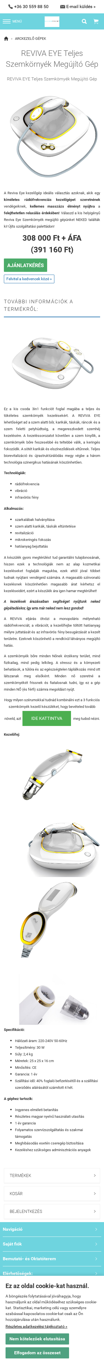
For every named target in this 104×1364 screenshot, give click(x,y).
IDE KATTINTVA (46, 718)
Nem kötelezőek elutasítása (37, 1338)
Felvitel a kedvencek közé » (29, 279)
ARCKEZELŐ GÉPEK (30, 38)
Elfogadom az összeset (37, 1352)
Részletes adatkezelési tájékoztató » (36, 1326)
